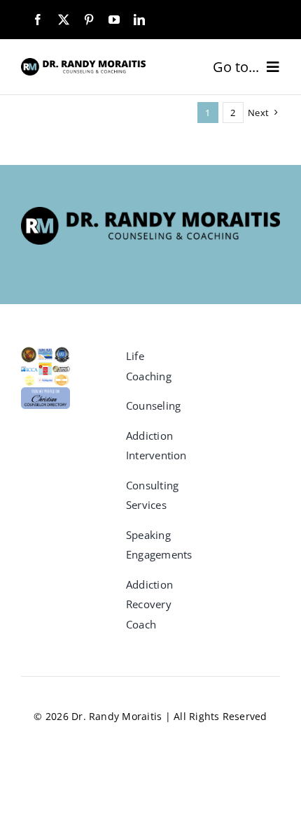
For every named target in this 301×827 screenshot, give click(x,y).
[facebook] (37, 19)
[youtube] (114, 19)
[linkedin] (139, 19)
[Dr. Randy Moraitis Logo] (83, 63)
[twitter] (63, 19)
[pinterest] (88, 19)
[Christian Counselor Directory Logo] (45, 393)
